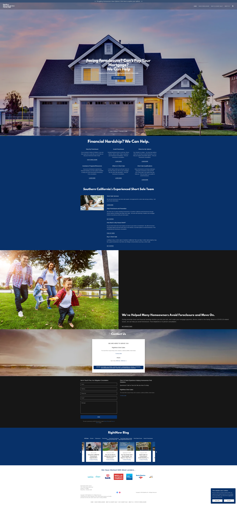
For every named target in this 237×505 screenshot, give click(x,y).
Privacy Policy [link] (60, 379)
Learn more (145, 161)
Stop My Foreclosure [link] (140, 502)
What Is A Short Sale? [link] (217, 6)
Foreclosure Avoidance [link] (114, 438)
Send (55, 384)
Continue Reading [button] (93, 459)
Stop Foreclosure (92, 159)
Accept (229, 500)
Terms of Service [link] (68, 379)
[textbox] (43, 349)
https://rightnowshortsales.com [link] (125, 439)
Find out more (111, 233)
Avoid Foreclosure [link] (204, 6)
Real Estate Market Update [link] (126, 438)
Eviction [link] (92, 438)
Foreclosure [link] (104, 438)
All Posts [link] (86, 438)
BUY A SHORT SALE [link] (123, 502)
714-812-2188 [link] (123, 131)
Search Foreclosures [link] (148, 438)
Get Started (110, 219)
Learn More (118, 161)
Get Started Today (118, 77)
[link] (9, 7)
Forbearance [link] (98, 438)
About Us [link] (227, 6)
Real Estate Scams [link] (138, 438)
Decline (217, 500)
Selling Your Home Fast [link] (112, 439)
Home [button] (92, 502)
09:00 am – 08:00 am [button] (120, 360)
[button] (233, 6)
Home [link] (195, 6)
